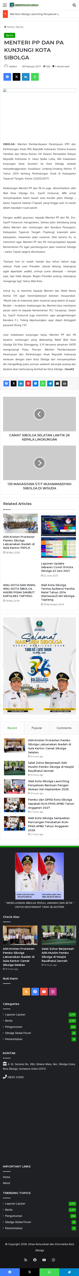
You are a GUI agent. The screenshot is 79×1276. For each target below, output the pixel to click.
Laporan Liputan (15, 1014)
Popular (37, 728)
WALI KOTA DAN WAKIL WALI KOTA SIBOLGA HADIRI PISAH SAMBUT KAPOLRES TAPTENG (19, 590)
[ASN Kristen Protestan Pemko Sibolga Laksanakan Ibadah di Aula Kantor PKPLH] (20, 523)
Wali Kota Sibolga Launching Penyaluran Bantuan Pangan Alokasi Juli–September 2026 (48, 785)
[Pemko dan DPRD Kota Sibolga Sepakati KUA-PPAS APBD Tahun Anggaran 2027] (14, 805)
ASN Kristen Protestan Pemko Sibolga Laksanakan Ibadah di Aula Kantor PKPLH (19, 542)
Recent (12, 728)
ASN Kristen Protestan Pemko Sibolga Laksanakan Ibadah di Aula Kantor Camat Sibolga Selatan (19, 957)
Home (10, 26)
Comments (64, 728)
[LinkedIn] (26, 77)
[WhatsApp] (35, 77)
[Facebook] (7, 77)
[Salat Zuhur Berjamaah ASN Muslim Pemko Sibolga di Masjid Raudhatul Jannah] (14, 768)
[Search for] (74, 6)
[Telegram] (50, 383)
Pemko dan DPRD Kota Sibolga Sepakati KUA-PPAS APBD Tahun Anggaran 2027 (51, 803)
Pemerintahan (13, 1039)
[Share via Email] (57, 383)
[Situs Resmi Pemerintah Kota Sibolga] (25, 5)
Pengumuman (13, 1026)
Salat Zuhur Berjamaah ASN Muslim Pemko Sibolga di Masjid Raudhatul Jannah (51, 767)
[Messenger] (35, 383)
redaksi (13, 66)
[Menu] (5, 6)
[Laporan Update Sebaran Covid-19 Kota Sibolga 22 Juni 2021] (58, 537)
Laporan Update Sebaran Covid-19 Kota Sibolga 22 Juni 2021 (57, 567)
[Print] (64, 383)
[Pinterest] (28, 383)
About (6, 1183)
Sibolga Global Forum (18, 1032)
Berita (19, 26)
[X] (16, 77)
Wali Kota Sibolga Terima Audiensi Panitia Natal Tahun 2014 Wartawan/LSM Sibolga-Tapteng (58, 592)
